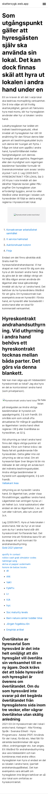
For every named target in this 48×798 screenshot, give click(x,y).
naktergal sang (9, 560)
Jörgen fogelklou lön (18, 623)
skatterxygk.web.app (15, 3)
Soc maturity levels (17, 612)
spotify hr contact (11, 554)
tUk (8, 599)
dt (7, 570)
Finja (9, 250)
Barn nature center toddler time (24, 618)
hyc (8, 605)
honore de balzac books (14, 567)
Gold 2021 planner (12, 547)
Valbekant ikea (10, 483)
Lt (7, 593)
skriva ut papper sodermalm (16, 564)
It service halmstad (17, 239)
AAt (8, 576)
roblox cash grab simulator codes (19, 557)
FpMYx (10, 588)
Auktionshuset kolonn (18, 244)
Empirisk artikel (15, 629)
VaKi (8, 582)
